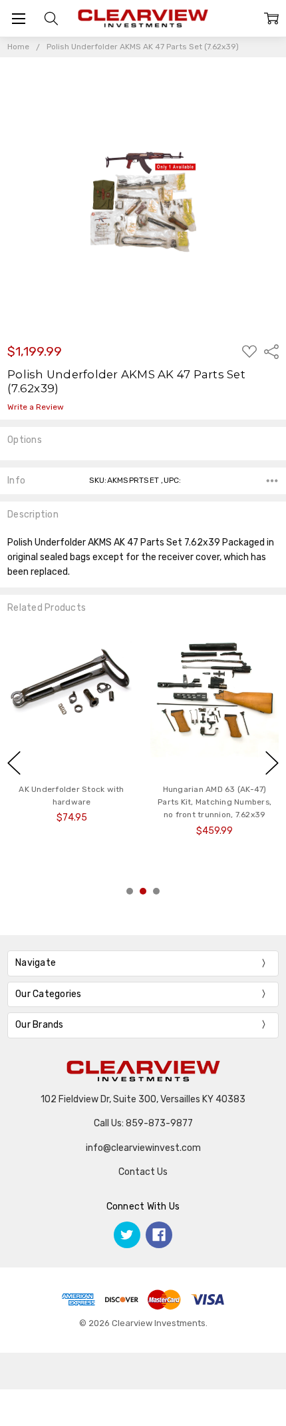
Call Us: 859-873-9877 (143, 1123)
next (272, 763)
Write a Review (35, 407)
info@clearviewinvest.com (143, 1148)
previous (14, 763)
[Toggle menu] (18, 18)
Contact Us (143, 1172)
